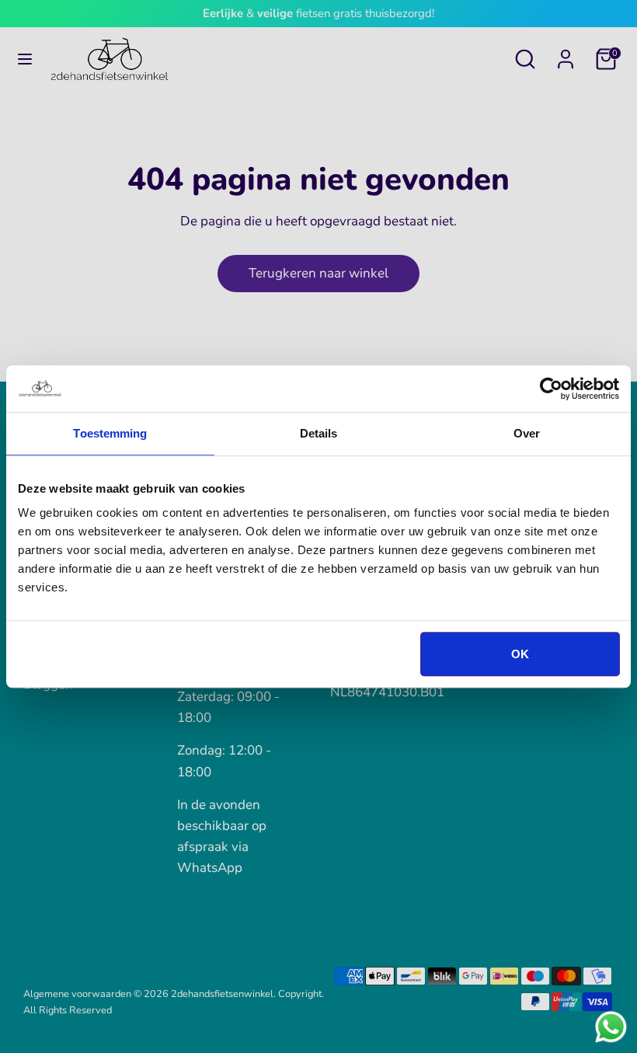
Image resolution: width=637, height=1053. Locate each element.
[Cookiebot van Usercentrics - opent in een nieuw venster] (551, 388)
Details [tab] (319, 433)
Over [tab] (526, 433)
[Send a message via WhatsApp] (611, 1027)
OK (520, 654)
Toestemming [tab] (110, 433)
